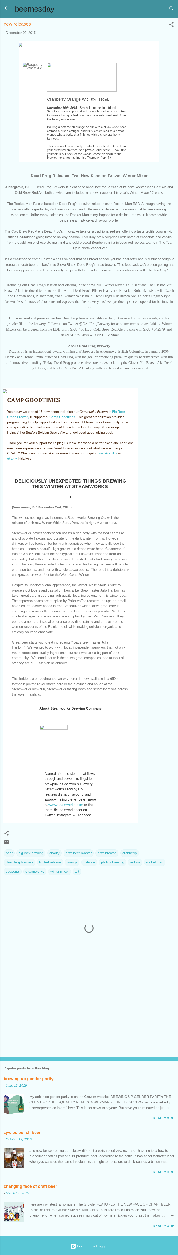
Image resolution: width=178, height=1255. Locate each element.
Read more (163, 1118)
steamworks (34, 871)
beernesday (34, 9)
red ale (135, 862)
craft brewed (107, 853)
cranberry (129, 853)
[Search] (171, 9)
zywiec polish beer (22, 1132)
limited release (50, 862)
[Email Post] (6, 844)
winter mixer (59, 871)
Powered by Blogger (92, 1246)
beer (9, 853)
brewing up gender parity (29, 1078)
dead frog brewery (19, 862)
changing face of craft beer (30, 1186)
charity (12, 458)
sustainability (107, 453)
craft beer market (79, 853)
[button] (171, 25)
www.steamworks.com (65, 805)
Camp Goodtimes (62, 417)
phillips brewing (112, 862)
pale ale (89, 862)
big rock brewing (31, 853)
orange (72, 862)
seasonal (12, 871)
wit (77, 871)
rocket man (154, 862)
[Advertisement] (89, 1017)
